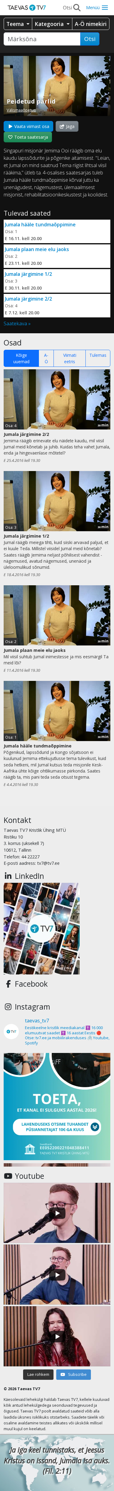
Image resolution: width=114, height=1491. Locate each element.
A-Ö (46, 358)
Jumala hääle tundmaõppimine (40, 224)
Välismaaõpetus (21, 110)
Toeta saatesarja (30, 137)
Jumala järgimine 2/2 (28, 298)
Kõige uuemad (21, 358)
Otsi (89, 39)
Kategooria (50, 23)
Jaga (69, 126)
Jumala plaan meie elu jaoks (37, 249)
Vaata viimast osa (31, 126)
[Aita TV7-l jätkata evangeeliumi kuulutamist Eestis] (57, 1106)
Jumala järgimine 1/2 (28, 274)
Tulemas (97, 355)
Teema (15, 23)
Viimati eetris (69, 358)
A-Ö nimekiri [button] (91, 23)
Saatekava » (17, 323)
